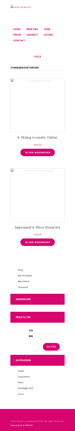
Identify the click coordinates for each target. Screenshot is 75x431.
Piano (21, 382)
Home (17, 29)
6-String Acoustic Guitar (37, 137)
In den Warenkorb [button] (37, 152)
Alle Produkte (25, 275)
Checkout (23, 287)
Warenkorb (23, 281)
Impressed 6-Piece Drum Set (37, 227)
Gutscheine (24, 376)
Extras (48, 34)
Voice (21, 394)
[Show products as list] (17, 64)
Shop (20, 269)
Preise (17, 34)
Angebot (32, 34)
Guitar (21, 370)
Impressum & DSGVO (22, 425)
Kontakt (19, 40)
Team (47, 29)
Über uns (32, 29)
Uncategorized (25, 388)
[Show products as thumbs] (12, 64)
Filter (51, 346)
